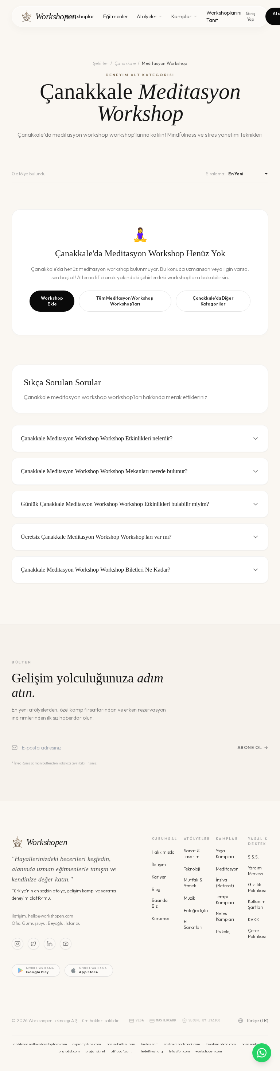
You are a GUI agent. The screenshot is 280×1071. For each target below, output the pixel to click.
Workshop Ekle (52, 301)
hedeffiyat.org (152, 1051)
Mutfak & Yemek (193, 882)
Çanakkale (125, 63)
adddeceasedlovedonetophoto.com (40, 1044)
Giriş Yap (250, 16)
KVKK (253, 919)
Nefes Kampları (225, 916)
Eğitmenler (115, 16)
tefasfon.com (179, 1051)
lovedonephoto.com (221, 1044)
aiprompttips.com (87, 1044)
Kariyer (159, 877)
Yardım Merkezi (255, 870)
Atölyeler (147, 16)
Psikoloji (224, 931)
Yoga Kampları (225, 853)
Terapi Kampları (225, 899)
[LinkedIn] (49, 944)
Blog (156, 889)
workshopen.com (208, 1051)
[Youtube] (65, 944)
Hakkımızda (163, 852)
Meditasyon (227, 869)
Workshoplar (79, 16)
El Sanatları (193, 924)
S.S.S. (253, 857)
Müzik (189, 898)
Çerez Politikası (257, 933)
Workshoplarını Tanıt (223, 16)
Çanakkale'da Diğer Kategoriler (213, 301)
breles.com (149, 1044)
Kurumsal (161, 918)
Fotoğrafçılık (196, 910)
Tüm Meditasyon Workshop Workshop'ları (124, 301)
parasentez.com (254, 1044)
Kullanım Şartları (256, 904)
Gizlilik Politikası (257, 887)
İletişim (159, 864)
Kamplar (181, 16)
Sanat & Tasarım (192, 853)
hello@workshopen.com (50, 916)
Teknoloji (192, 869)
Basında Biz (160, 903)
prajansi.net (95, 1051)
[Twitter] (33, 944)
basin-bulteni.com (120, 1044)
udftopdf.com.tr (123, 1051)
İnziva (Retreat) (225, 882)
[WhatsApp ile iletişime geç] (261, 1052)
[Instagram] (17, 944)
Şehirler (100, 63)
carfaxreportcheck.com (182, 1044)
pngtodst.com (68, 1051)
